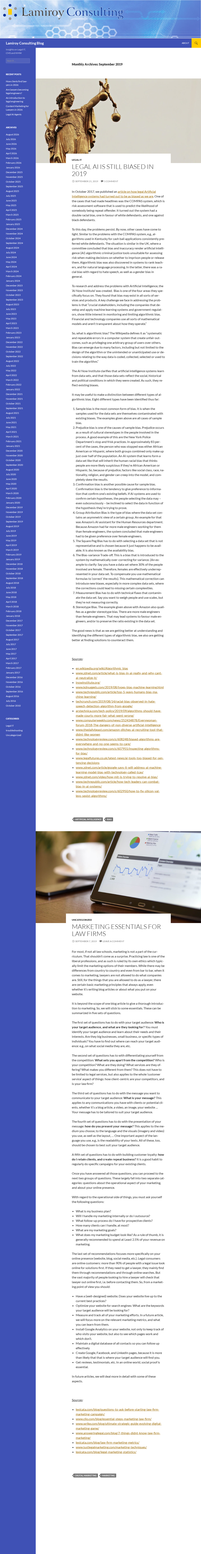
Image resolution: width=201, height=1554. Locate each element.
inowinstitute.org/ (88, 682)
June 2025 (11, 200)
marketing (108, 1475)
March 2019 (12, 549)
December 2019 (14, 507)
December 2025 (14, 172)
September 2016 (14, 691)
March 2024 (12, 271)
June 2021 (11, 422)
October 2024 (13, 238)
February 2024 (13, 276)
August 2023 (12, 304)
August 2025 (12, 191)
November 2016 (14, 682)
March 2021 (12, 436)
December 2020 (14, 450)
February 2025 (13, 219)
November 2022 (14, 346)
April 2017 (11, 658)
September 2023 (14, 299)
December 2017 (14, 620)
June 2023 (11, 313)
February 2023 (13, 332)
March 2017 (12, 663)
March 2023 (12, 327)
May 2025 (11, 205)
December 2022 (14, 342)
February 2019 (13, 554)
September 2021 (14, 408)
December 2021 (14, 394)
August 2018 (12, 582)
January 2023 (13, 337)
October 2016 (13, 686)
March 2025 (12, 214)
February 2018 (13, 611)
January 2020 (13, 502)
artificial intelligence (88, 819)
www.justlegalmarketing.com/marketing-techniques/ (111, 1447)
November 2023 (14, 290)
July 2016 (11, 700)
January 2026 (13, 167)
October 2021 (13, 403)
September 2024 (14, 243)
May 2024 (11, 261)
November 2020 (14, 455)
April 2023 (11, 323)
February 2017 (13, 667)
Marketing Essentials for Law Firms (116, 930)
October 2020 (13, 460)
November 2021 (14, 398)
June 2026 (11, 143)
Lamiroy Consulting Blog (25, 43)
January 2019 (13, 559)
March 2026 (12, 158)
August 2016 (12, 696)
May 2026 (11, 148)
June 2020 (11, 479)
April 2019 (11, 545)
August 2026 (12, 134)
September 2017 (14, 634)
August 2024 (12, 247)
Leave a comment (113, 941)
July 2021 (11, 417)
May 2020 (11, 483)
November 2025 (14, 176)
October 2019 (13, 516)
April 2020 (11, 488)
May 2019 (11, 540)
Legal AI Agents (13, 114)
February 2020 (13, 497)
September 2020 (14, 464)
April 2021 (11, 431)
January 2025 (13, 224)
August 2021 (12, 412)
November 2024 (14, 233)
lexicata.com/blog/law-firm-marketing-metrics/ (107, 1442)
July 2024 (11, 252)
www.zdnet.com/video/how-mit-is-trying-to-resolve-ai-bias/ (117, 777)
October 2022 (13, 351)
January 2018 (13, 615)
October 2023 (13, 294)
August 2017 (12, 639)
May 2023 (11, 318)
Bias (109, 819)
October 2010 (13, 705)
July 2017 (11, 644)
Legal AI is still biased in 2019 (113, 170)
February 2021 (13, 441)
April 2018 (11, 601)
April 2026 (11, 153)
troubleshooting (14, 730)
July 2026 (11, 139)
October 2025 (13, 181)
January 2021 (13, 446)
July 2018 (11, 587)
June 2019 (11, 535)
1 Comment (111, 181)
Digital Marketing (86, 1475)
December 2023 (14, 285)
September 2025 (14, 186)
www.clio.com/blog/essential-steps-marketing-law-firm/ (114, 1419)
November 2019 (14, 512)
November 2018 (14, 568)
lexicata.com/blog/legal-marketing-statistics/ (106, 1452)
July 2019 (11, 530)
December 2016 (14, 677)
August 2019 (12, 526)
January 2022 (13, 389)
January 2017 (13, 672)
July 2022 (11, 365)
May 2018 (11, 597)
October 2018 (13, 573)
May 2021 (11, 427)
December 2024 (14, 228)
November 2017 (14, 625)
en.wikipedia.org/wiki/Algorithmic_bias (102, 668)
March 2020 (12, 493)
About (185, 43)
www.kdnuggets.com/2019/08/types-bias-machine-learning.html (120, 687)
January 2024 (13, 280)
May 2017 (11, 653)
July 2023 (11, 309)
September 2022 (14, 356)
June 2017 (11, 648)
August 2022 (12, 361)
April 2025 (11, 209)
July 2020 (11, 474)
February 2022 (13, 384)
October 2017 (13, 630)
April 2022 (11, 375)
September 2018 (14, 578)
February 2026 (13, 162)
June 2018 (11, 592)
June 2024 (11, 257)
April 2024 (11, 266)
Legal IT (77, 159)
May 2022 (11, 370)
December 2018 (14, 564)
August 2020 (12, 469)
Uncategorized (82, 919)
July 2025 (11, 195)
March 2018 (12, 606)
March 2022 (12, 379)
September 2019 (14, 521)
